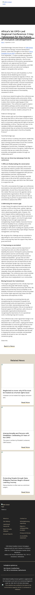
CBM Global (29, 48)
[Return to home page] (7, 3)
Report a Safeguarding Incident (24, 528)
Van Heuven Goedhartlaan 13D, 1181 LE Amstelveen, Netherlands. (15, 569)
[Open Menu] (32, 3)
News (2, 42)
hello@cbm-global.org (10, 565)
